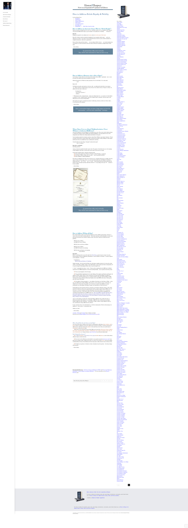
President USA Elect (120, 369)
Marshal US (119, 295)
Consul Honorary (120, 141)
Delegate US (119, 172)
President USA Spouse (121, 372)
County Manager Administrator (123, 150)
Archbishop (119, 40)
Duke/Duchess (78, 19)
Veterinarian (119, 463)
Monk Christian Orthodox (122, 317)
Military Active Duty (121, 304)
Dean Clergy (119, 167)
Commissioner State (120, 137)
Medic (118, 301)
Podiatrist (118, 351)
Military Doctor (120, 306)
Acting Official (119, 24)
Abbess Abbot (119, 22)
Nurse (118, 335)
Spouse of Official (120, 440)
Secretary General (120, 412)
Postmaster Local (120, 359)
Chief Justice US (120, 115)
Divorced (118, 187)
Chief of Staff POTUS (121, 121)
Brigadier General (120, 87)
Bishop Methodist (120, 80)
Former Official (120, 223)
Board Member (119, 85)
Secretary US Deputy (121, 415)
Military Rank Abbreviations (122, 308)
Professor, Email (120, 381)
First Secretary (119, 222)
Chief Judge (119, 113)
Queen (118, 386)
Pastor (118, 338)
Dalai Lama (119, 159)
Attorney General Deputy (121, 62)
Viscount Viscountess (121, 474)
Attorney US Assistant (121, 67)
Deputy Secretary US (121, 177)
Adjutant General (120, 26)
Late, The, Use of (120, 271)
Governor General (120, 233)
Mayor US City (120, 299)
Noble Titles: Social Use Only (88, 26)
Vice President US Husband (122, 472)
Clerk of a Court (120, 126)
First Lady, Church (120, 214)
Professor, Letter (120, 382)
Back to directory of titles (91, 492)
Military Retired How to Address (123, 309)
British (78, 313)
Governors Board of (120, 240)
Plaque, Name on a (120, 350)
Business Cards (119, 95)
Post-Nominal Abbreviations (122, 356)
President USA (119, 368)
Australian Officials (120, 68)
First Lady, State (120, 215)
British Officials (120, 88)
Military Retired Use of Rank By (123, 310)
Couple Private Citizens (121, 155)
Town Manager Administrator (122, 453)
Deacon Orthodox (120, 163)
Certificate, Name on (121, 101)
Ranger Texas (119, 388)
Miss (118, 315)
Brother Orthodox (120, 94)
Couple (118, 151)
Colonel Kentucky (120, 128)
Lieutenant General (120, 277)
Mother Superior (120, 321)
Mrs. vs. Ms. (119, 322)
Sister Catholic (119, 433)
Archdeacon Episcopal (121, 45)
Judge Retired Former (121, 260)
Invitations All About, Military (122, 256)
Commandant (119, 130)
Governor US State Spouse (122, 238)
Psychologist (119, 383)
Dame (118, 160)
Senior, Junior (119, 426)
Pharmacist (119, 346)
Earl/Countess (78, 22)
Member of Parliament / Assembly (123, 303)
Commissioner (119, 132)
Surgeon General (120, 442)
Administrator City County (122, 27)
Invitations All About (121, 255)
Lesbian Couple (120, 273)
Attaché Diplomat (120, 56)
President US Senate (120, 367)
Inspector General (120, 251)
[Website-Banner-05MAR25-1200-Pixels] (93, 3)
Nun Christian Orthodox (121, 333)
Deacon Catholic (120, 162)
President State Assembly (121, 365)
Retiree (118, 397)
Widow (118, 478)
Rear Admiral (119, 390)
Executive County (120, 208)
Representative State (120, 391)
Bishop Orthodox (120, 81)
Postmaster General (120, 358)
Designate (118, 178)
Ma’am (118, 283)
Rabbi (118, 387)
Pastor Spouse (119, 340)
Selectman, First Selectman (122, 419)
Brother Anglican (120, 91)
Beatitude (118, 73)
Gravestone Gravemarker (121, 241)
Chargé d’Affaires (120, 110)
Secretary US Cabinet (121, 414)
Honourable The (120, 249)
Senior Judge (119, 424)
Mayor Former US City (121, 297)
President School (120, 364)
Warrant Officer (119, 476)
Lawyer (118, 272)
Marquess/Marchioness (79, 21)
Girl (117, 231)
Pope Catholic (119, 354)
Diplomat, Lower (120, 183)
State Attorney (119, 441)
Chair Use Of (119, 104)
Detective (118, 179)
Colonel (118, 127)
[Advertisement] (93, 66)
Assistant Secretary (120, 51)
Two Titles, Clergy (120, 456)
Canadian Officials (120, 96)
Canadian (83, 313)
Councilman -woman (121, 145)
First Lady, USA (120, 217)
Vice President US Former (122, 470)
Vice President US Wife (121, 473)
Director (118, 185)
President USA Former (121, 370)
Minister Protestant (120, 314)
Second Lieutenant (120, 409)
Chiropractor (119, 123)
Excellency (119, 206)
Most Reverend (119, 319)
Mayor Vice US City (121, 300)
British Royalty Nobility (121, 90)
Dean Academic (120, 165)
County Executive (120, 149)
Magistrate (119, 285)
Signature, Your (120, 431)
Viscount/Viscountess (79, 23)
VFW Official (119, 464)
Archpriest (119, 49)
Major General (119, 287)
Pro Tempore (119, 379)
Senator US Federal (120, 422)
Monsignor (119, 318)
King (118, 268)
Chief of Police (119, 119)
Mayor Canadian (120, 296)
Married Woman (120, 294)
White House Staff (120, 477)
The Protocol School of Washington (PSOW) (92, 369)
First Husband (119, 213)
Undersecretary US (120, 458)
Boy (117, 86)
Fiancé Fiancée (119, 210)
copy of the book (93, 332)
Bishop (118, 74)
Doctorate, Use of (120, 192)
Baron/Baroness (78, 25)
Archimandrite (119, 46)
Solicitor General (120, 435)
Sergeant (118, 427)
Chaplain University (120, 109)
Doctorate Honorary (120, 191)
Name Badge (119, 324)
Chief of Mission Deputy (121, 118)
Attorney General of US (121, 64)
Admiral (118, 28)
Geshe (118, 229)
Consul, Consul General (121, 142)
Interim (118, 253)
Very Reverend (119, 460)
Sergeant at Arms (120, 428)
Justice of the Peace (120, 267)
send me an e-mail (106, 339)
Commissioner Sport (121, 136)
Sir (117, 432)
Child (118, 122)
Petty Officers (119, 345)
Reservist (118, 394)
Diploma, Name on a (121, 181)
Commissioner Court (121, 133)
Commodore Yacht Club (121, 138)
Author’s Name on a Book (122, 69)
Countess (118, 147)
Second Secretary (120, 410)
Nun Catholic (119, 332)
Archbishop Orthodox (121, 44)
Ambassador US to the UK (122, 38)
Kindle (98, 497)
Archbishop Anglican (121, 41)
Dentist (118, 173)
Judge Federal (119, 259)
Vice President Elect (120, 468)
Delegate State (119, 171)
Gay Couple (119, 226)
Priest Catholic (119, 373)
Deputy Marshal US (120, 176)
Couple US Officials (120, 156)
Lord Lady (119, 282)
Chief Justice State (120, 114)
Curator (118, 158)
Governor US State (120, 237)
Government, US (120, 232)
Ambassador (119, 33)
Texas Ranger (119, 445)
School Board (119, 405)
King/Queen (77, 18)
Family (118, 209)
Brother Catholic (120, 92)
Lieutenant (119, 274)
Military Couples (120, 305)
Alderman (119, 32)
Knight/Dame (77, 26)
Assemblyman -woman (121, 50)
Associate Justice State (121, 53)
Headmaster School (120, 242)
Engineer (118, 204)
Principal (118, 378)
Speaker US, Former (121, 437)
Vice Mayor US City (121, 467)
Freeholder (119, 224)
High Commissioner (120, 245)
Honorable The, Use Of (121, 246)
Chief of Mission (120, 117)
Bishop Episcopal (120, 77)
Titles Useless (119, 449)
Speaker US (119, 436)
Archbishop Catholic (121, 42)
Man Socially (119, 290)
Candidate (119, 97)
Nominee (118, 331)
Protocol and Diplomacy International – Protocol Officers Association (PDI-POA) (92, 370)
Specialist (118, 438)
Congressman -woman (121, 140)
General (118, 228)
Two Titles (119, 455)
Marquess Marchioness (121, 292)
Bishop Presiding (120, 82)
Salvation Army (120, 403)
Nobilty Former (120, 329)
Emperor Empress (120, 203)
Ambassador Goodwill (121, 36)
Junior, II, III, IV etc (120, 263)
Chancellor (119, 105)
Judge (118, 258)
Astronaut (118, 55)
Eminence (119, 201)
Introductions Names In (121, 254)
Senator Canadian (120, 420)
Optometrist (119, 336)
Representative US (120, 392)
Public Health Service (121, 385)
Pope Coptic (119, 355)
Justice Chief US (120, 265)
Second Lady (119, 408)
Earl (117, 196)
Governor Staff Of (120, 235)
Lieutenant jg (119, 281)
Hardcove (94, 497)
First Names (119, 221)
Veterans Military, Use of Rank (122, 461)
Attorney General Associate (122, 60)
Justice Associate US (121, 264)
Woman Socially (120, 481)
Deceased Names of (120, 168)
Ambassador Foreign (121, 35)
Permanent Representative (121, 344)
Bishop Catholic (120, 76)
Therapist (118, 446)
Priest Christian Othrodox (121, 374)
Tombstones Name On (121, 450)
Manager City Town (120, 291)
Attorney (118, 58)
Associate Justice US (121, 54)
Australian (74, 313)
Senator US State (120, 423)
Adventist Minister (120, 31)
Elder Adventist (120, 197)
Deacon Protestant (120, 164)
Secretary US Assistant (121, 413)
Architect (118, 47)
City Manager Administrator (122, 124)
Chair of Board (119, 103)
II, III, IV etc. (119, 250)
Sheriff (118, 429)
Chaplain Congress (120, 106)
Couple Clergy (119, 153)
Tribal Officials (119, 454)
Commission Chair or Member (122, 131)
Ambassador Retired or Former (122, 37)
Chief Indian (119, 112)
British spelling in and (89, 314)
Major (118, 286)
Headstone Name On (121, 244)
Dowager (118, 194)
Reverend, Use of (120, 399)
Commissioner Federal (121, 135)
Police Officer (119, 353)
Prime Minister (119, 377)
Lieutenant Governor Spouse (122, 279)
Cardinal (118, 100)
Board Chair (119, 83)
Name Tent (119, 326)
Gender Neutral (120, 227)
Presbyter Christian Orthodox (122, 360)
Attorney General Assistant (122, 59)
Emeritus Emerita (120, 200)
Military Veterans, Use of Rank (122, 312)
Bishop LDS (119, 78)
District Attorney (120, 186)
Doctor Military (120, 190)
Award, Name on (120, 71)
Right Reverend (120, 400)
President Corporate (120, 363)
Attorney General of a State (122, 63)
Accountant (119, 23)
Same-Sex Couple (120, 404)
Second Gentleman (120, 406)
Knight (118, 269)
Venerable (118, 459)
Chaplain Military (120, 108)
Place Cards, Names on (121, 349)
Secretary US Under (120, 417)
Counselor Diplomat (120, 146)
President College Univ (121, 362)
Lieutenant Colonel (120, 276)
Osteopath (119, 337)
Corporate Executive (120, 144)
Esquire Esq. (119, 205)
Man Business (119, 288)
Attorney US (119, 65)
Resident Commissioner (121, 396)
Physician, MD (119, 347)
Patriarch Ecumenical (121, 342)
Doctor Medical (120, 188)
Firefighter (119, 212)
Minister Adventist (120, 313)
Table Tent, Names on (121, 444)
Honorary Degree (120, 247)
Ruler (118, 401)
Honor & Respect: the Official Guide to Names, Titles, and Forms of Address (104, 495)
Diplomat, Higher (120, 182)
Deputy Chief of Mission (121, 174)
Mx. (117, 323)
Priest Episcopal (120, 376)
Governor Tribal (120, 236)
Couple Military (120, 154)
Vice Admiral (119, 465)
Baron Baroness (120, 72)
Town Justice (119, 451)
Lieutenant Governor (121, 278)
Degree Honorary (120, 169)
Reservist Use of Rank (121, 395)
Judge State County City (121, 262)
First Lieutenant (120, 219)
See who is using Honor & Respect (103, 492)
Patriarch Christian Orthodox (122, 341)
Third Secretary (120, 447)
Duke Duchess (119, 195)
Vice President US (120, 469)
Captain (118, 99)
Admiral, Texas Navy (121, 30)
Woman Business (120, 479)
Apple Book (102, 497)
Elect (118, 199)
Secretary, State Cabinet (121, 418)
